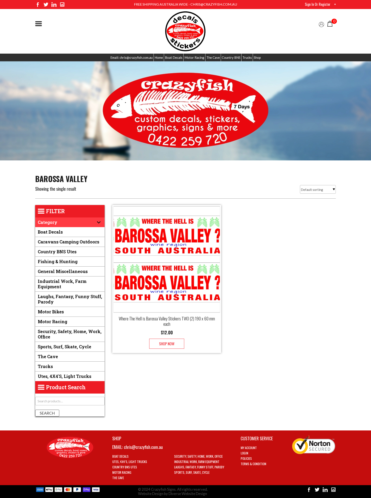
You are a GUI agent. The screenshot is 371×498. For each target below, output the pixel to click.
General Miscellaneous (63, 271)
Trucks (247, 57)
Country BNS (231, 57)
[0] (330, 23)
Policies (246, 458)
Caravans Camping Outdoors (68, 241)
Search (47, 413)
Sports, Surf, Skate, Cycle (64, 346)
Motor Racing (194, 57)
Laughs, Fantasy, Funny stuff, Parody (70, 299)
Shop (257, 57)
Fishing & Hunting (58, 261)
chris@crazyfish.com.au (143, 447)
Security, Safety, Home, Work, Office (70, 334)
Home (159, 57)
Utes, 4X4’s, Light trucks (129, 461)
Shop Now (166, 343)
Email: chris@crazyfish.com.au (131, 57)
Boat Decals (173, 57)
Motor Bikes (51, 311)
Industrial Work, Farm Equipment (62, 283)
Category (47, 222)
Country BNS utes (57, 251)
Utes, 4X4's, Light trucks (64, 376)
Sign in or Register (317, 4)
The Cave (213, 57)
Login (244, 453)
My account (249, 447)
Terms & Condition (253, 463)
